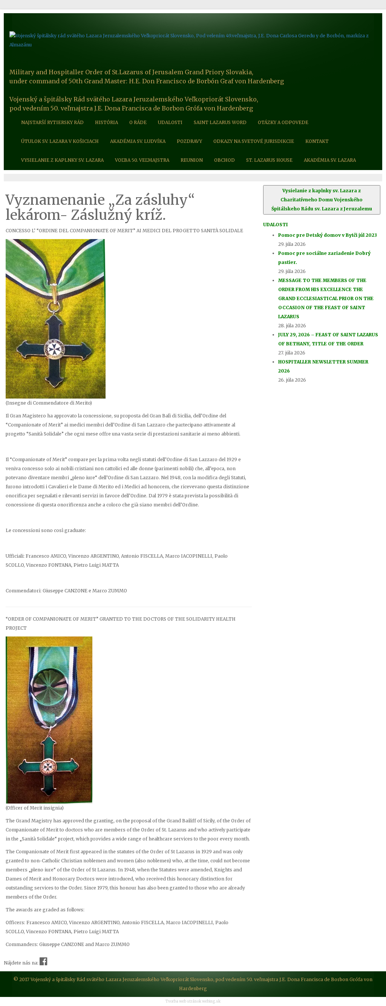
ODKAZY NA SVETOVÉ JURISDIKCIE (253, 141)
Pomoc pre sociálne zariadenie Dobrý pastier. (324, 257)
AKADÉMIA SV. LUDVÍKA (137, 141)
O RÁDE (138, 122)
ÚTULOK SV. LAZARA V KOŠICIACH (60, 141)
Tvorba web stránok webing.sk (193, 1001)
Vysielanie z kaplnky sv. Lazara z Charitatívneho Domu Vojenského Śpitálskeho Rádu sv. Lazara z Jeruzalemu (321, 200)
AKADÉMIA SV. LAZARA (330, 160)
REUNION (192, 160)
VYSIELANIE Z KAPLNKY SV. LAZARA (62, 160)
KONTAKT (317, 141)
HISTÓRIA (106, 122)
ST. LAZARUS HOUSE (269, 160)
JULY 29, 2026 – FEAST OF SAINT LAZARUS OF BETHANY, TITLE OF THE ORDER (328, 339)
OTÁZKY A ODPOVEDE (283, 122)
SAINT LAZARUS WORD (220, 122)
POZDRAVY (189, 141)
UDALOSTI (170, 122)
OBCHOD (224, 160)
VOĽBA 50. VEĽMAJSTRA (142, 160)
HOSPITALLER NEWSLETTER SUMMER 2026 (323, 366)
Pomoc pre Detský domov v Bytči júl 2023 (327, 235)
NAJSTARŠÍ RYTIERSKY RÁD (52, 122)
